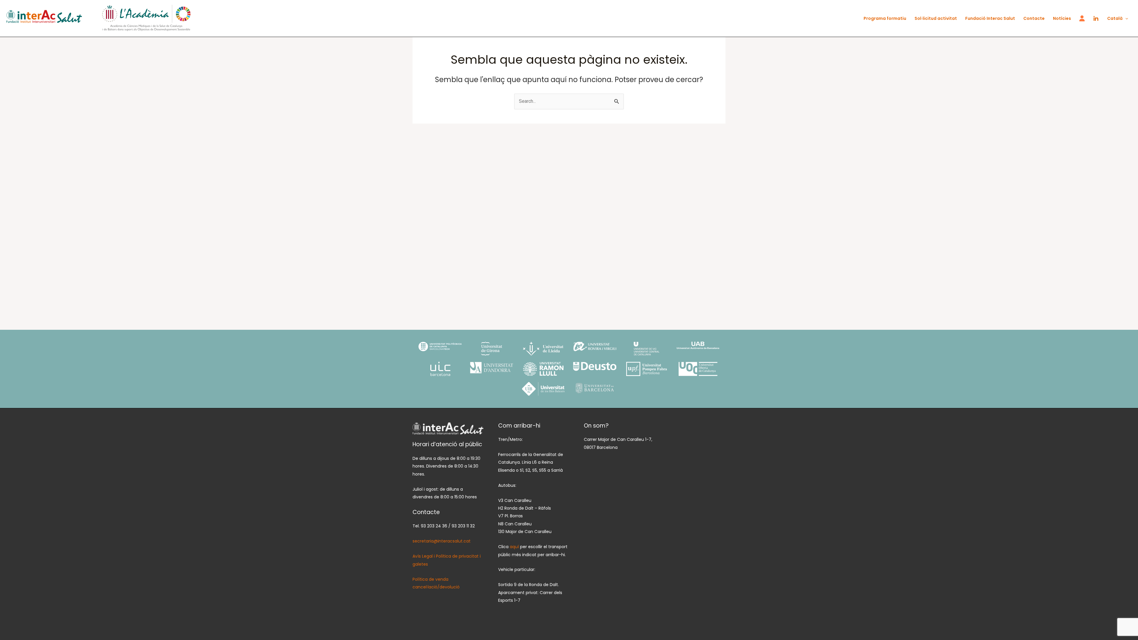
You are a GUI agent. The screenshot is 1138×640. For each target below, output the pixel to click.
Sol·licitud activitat (936, 18)
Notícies (1062, 18)
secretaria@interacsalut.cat (442, 541)
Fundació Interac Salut (990, 18)
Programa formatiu (885, 18)
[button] (1125, 18)
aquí (515, 547)
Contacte (1034, 18)
